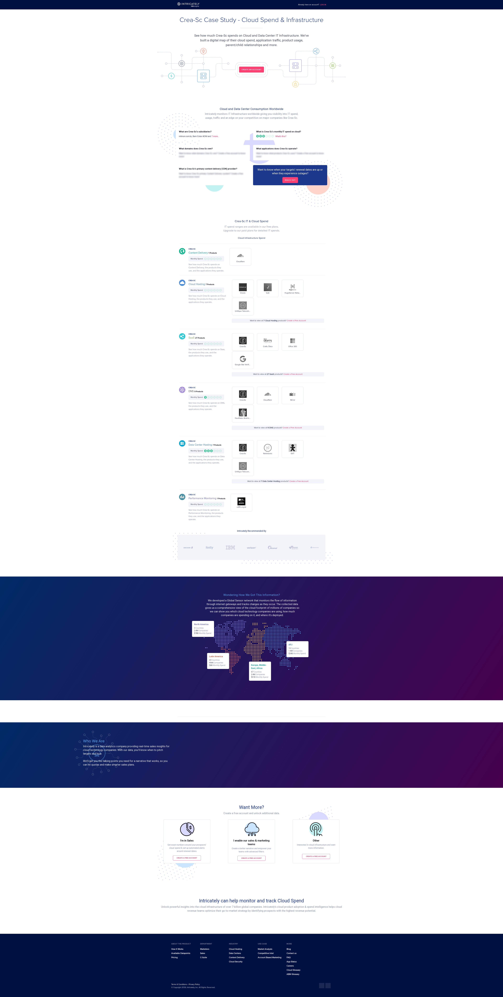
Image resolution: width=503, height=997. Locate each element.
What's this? (280, 136)
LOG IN (323, 5)
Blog (289, 949)
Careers (290, 966)
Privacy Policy (194, 984)
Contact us (291, 953)
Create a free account (187, 858)
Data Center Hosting (200, 445)
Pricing (174, 957)
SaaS (191, 337)
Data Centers (235, 953)
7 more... (215, 136)
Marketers (204, 949)
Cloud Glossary (293, 970)
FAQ (289, 957)
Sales (202, 953)
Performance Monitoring (202, 498)
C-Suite (203, 957)
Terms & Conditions (179, 984)
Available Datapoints (180, 953)
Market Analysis (265, 949)
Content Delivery (198, 252)
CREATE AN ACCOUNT (251, 70)
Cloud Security (235, 962)
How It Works (177, 949)
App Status (292, 962)
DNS (191, 391)
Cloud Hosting (197, 284)
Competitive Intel (266, 953)
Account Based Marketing (269, 957)
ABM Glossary (293, 974)
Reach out (290, 180)
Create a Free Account (296, 321)
